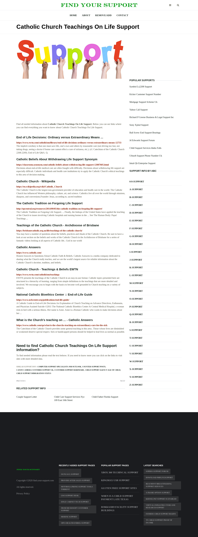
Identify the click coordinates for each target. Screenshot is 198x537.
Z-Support (136, 385)
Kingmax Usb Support (115, 480)
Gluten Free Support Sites (119, 488)
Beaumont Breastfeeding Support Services (159, 485)
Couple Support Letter (26, 397)
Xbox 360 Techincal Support (119, 472)
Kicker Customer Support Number (145, 94)
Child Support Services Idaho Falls (145, 148)
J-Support (135, 260)
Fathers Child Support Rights (161, 514)
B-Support (136, 197)
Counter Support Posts (94, 367)
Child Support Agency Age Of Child (102, 370)
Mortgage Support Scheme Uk (143, 102)
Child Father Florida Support (105, 397)
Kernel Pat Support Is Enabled (161, 499)
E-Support (136, 220)
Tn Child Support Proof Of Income (159, 521)
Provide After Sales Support (75, 481)
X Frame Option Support (158, 493)
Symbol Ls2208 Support (140, 86)
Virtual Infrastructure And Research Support (160, 506)
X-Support (136, 369)
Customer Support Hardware (69, 370)
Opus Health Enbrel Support (75, 523)
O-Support (136, 299)
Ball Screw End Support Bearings (144, 132)
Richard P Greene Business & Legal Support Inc (151, 117)
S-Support (135, 330)
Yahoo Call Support (138, 109)
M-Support (136, 283)
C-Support (136, 205)
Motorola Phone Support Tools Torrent (77, 488)
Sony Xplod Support (138, 125)
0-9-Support (136, 181)
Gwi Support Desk (70, 496)
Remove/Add (103, 15)
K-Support (136, 267)
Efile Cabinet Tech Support (75, 502)
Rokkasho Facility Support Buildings (119, 509)
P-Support (135, 306)
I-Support (135, 252)
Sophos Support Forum (157, 471)
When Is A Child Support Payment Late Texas (117, 498)
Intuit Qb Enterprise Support (142, 163)
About (86, 15)
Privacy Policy (23, 493)
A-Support (136, 189)
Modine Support (69, 517)
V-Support (136, 353)
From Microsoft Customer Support (74, 509)
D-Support (136, 213)
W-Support (136, 361)
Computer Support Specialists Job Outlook (59, 367)
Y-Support (136, 377)
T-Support (135, 338)
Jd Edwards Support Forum (142, 140)
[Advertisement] (70, 102)
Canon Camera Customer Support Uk (34, 370)
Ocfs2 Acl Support (70, 474)
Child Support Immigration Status (33, 373)
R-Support (136, 322)
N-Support (136, 291)
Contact (122, 15)
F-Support (135, 228)
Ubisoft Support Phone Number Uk (145, 155)
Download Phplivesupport (159, 478)
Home (73, 15)
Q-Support (136, 314)
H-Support (136, 244)
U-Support (136, 345)
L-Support (136, 275)
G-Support (136, 236)
